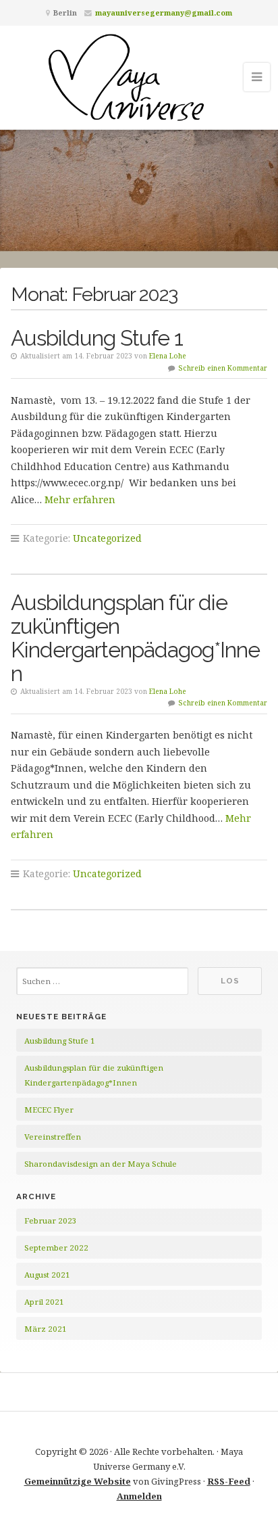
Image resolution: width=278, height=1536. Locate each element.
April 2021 (44, 1302)
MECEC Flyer (49, 1109)
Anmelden (139, 1496)
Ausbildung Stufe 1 (97, 337)
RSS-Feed (228, 1481)
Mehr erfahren (80, 499)
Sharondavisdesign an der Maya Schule (100, 1164)
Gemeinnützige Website (77, 1481)
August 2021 (47, 1275)
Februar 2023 (50, 1220)
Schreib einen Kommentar (222, 368)
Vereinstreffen (52, 1137)
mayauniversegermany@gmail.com (163, 12)
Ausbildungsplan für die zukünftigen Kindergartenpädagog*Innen (135, 638)
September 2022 (56, 1247)
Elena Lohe (167, 355)
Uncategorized (107, 538)
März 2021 (45, 1329)
